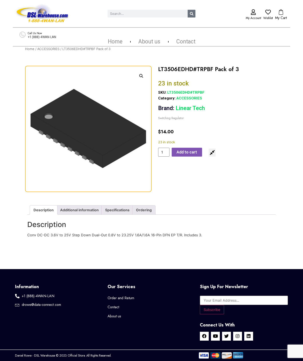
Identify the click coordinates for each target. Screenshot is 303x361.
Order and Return (121, 298)
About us (149, 41)
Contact (185, 41)
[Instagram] (237, 336)
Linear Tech (181, 108)
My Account (253, 18)
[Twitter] (226, 336)
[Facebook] (204, 336)
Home (115, 41)
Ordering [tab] (144, 210)
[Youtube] (215, 336)
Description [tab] (43, 210)
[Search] (191, 13)
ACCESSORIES (48, 49)
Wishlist (268, 18)
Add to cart (187, 152)
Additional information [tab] (79, 210)
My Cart (281, 17)
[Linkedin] (248, 336)
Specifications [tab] (117, 210)
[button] (141, 76)
